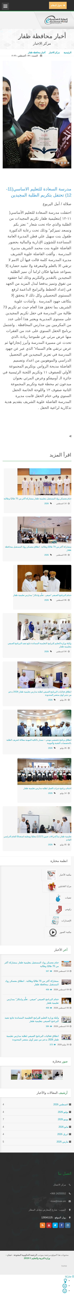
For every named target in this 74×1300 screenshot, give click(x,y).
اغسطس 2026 (60, 1104)
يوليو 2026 (63, 1112)
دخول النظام (56, 5)
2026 (46, 503)
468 (47, 1008)
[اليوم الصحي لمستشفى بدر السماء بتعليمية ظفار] (26, 1075)
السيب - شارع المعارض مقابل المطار (47, 1209)
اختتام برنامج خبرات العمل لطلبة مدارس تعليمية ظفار (47, 788)
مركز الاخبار (54, 52)
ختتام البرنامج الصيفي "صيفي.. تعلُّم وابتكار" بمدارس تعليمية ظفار (42, 595)
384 (47, 1026)
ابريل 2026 (62, 1134)
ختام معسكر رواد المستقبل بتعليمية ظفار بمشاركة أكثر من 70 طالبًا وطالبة (37, 498)
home (64, 1266)
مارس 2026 (62, 1141)
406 (47, 989)
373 (51, 1044)
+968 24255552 (58, 1193)
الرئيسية (67, 52)
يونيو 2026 (63, 1119)
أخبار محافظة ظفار (36, 52)
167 (47, 971)
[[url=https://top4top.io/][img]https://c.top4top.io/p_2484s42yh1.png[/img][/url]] (37, 1075)
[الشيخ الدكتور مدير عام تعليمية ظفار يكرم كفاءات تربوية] (47, 1075)
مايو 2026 (63, 1126)
